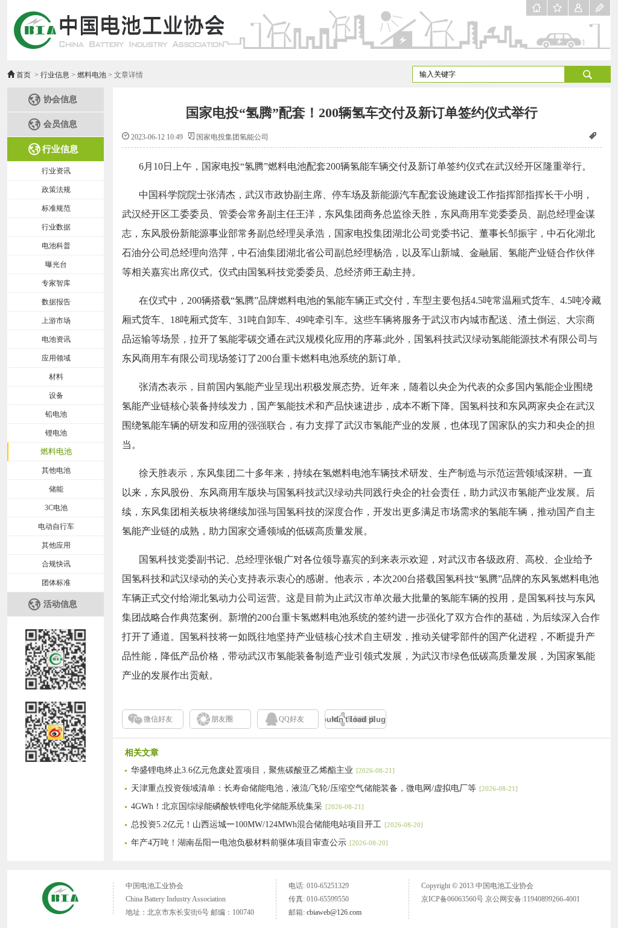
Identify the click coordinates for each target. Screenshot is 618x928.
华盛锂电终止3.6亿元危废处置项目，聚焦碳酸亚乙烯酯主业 (263, 770)
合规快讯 (56, 564)
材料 (56, 377)
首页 (23, 75)
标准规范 (56, 208)
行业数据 (56, 227)
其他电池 (56, 470)
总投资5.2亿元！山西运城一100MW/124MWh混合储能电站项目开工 (277, 824)
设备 (56, 395)
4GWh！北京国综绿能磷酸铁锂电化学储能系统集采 (247, 806)
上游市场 (56, 320)
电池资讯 (56, 339)
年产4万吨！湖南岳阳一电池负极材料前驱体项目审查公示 (259, 842)
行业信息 (54, 75)
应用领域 (56, 358)
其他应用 (56, 545)
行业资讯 (56, 171)
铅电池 (56, 414)
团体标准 (56, 582)
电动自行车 (56, 526)
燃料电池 (91, 75)
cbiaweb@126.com (334, 912)
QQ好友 (291, 719)
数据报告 (56, 302)
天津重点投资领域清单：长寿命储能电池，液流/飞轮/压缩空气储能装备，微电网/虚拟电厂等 (324, 788)
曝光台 (56, 264)
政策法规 (56, 189)
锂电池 (56, 433)
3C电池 (56, 508)
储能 (56, 489)
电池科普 (56, 246)
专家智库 (56, 283)
